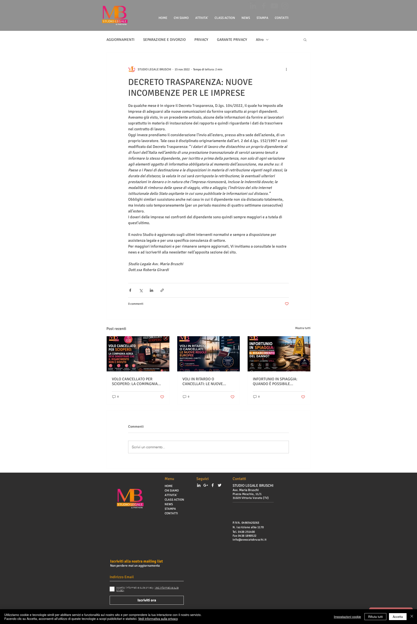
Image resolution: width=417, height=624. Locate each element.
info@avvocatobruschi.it (250, 539)
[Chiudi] (411, 617)
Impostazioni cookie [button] (347, 616)
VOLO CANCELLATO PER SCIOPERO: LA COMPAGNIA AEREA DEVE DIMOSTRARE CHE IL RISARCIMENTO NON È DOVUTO (137, 381)
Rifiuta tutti (375, 616)
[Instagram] (285, 5)
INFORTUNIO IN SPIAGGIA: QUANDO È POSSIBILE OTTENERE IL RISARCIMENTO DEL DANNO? (277, 381)
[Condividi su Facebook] (130, 290)
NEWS (169, 504)
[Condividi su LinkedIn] (151, 290)
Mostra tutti (303, 328)
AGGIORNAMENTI (120, 39)
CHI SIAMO (172, 490)
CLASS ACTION (174, 500)
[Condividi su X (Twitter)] (141, 290)
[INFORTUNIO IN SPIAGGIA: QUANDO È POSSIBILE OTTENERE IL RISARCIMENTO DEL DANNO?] (279, 353)
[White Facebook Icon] (212, 485)
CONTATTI (171, 513)
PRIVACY (201, 39)
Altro (260, 39)
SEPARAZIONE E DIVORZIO (164, 39)
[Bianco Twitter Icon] (219, 485)
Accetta (398, 616)
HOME (169, 486)
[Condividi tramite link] (162, 290)
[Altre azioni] (286, 69)
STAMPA (170, 509)
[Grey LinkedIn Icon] (253, 5)
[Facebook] (263, 5)
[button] (305, 39)
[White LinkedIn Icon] (198, 485)
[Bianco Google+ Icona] (205, 485)
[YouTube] (274, 5)
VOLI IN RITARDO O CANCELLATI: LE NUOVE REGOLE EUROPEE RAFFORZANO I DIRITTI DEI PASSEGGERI (205, 381)
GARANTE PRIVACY (232, 39)
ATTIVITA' (171, 495)
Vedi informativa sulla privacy (158, 618)
